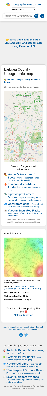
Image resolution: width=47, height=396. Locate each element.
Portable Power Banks (20, 357)
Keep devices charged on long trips (23, 358)
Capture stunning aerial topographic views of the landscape (24, 198)
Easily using (23, 43)
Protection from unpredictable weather (24, 373)
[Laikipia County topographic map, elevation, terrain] (23, 257)
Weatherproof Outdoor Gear (24, 370)
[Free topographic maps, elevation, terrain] (5, 79)
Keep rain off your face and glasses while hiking (25, 205)
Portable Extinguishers (21, 350)
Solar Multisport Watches (22, 376)
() (22, 287)
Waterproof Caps (19, 203)
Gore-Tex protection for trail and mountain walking (23, 179)
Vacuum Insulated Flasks (24, 210)
